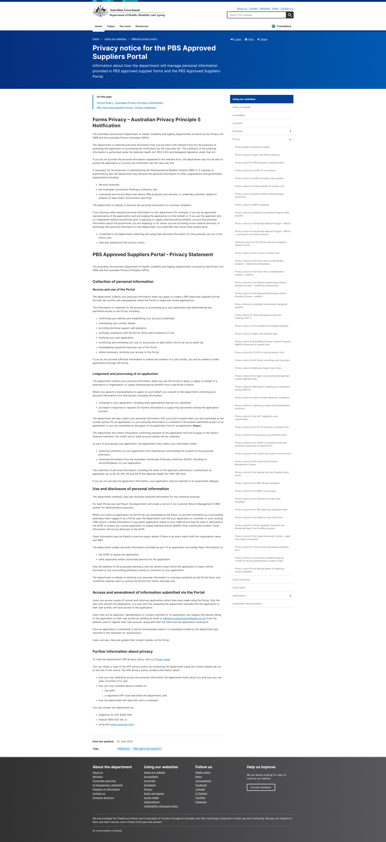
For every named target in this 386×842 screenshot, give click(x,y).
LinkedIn (200, 789)
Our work (125, 26)
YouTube (200, 797)
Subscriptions (239, 595)
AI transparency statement (108, 785)
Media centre (202, 772)
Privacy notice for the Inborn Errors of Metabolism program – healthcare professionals (259, 262)
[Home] (129, 11)
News (275, 8)
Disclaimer (238, 131)
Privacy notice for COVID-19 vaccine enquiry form (259, 352)
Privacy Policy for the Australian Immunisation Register (261, 326)
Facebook (201, 785)
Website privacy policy (144, 38)
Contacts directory (103, 797)
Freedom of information (106, 789)
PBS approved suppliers (147, 748)
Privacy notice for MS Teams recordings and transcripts (262, 360)
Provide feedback (261, 787)
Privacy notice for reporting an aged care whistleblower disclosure (262, 407)
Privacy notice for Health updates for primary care (259, 186)
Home (98, 26)
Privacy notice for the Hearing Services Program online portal (262, 473)
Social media (239, 587)
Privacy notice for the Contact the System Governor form (263, 453)
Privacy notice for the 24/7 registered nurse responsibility (256, 417)
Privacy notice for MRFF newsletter (252, 204)
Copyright (237, 123)
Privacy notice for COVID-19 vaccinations (255, 170)
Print (251, 39)
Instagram (201, 801)
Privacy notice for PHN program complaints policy (259, 162)
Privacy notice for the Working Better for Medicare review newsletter (259, 570)
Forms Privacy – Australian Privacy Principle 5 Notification (130, 102)
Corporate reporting (104, 780)
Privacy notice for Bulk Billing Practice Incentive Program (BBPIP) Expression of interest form (263, 343)
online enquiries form (122, 724)
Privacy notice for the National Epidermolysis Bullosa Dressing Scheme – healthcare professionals (260, 284)
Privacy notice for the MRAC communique (255, 491)
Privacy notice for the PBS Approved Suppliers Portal (261, 509)
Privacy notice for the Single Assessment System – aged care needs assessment (262, 537)
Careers (253, 8)
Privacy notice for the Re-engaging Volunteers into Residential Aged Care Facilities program (260, 527)
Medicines (124, 748)
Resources (142, 26)
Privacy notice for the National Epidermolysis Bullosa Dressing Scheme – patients (260, 295)
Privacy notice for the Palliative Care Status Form (259, 517)
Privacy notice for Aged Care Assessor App (256, 333)
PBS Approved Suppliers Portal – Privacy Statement (126, 107)
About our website (241, 107)
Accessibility (239, 115)
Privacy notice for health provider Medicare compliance (262, 397)
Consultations (203, 780)
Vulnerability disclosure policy (247, 603)
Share (264, 39)
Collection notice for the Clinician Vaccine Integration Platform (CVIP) (261, 243)
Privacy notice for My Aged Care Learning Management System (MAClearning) (262, 377)
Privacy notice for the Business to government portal (261, 435)
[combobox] (256, 14)
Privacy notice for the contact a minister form (257, 253)
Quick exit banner (241, 579)
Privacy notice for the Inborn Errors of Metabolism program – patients (259, 273)
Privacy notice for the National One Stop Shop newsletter (257, 500)
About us (242, 8)
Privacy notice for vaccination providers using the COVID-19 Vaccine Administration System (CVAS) (259, 559)
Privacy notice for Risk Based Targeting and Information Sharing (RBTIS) (262, 388)
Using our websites (115, 38)
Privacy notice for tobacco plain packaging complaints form (262, 548)
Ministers (265, 8)
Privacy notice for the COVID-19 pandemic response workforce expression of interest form (261, 444)
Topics (111, 26)
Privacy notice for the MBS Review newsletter (257, 483)
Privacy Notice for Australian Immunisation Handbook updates (261, 305)
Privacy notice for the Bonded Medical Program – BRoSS (263, 223)
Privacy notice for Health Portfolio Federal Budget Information (259, 195)
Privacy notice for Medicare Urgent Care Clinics (258, 368)
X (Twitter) (201, 793)
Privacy (236, 139)
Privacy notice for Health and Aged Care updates (259, 178)
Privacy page (162, 659)
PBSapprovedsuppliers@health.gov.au (184, 618)
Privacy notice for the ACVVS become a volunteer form (262, 427)
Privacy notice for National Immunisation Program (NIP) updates (262, 214)
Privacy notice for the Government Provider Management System (256, 463)
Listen (237, 39)
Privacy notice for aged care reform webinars (257, 154)
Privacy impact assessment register (252, 147)
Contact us (286, 8)
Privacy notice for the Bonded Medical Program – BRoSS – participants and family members (263, 233)
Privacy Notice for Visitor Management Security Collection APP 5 (258, 316)
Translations (284, 26)
